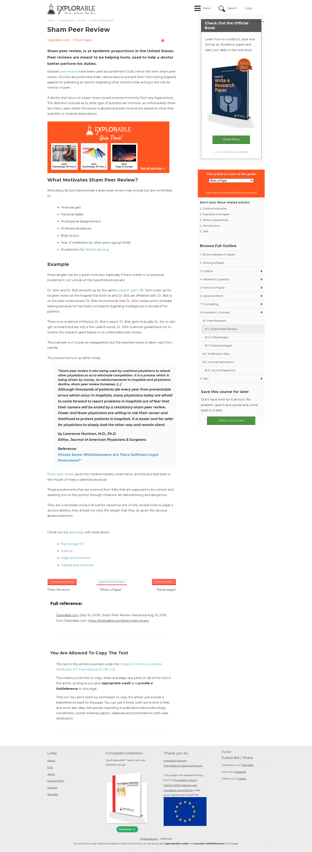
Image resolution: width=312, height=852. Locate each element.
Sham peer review (60, 474)
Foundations (66, 20)
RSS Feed (247, 765)
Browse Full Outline (218, 246)
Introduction (211, 225)
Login (249, 8)
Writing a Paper (212, 262)
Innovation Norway (175, 760)
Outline (206, 271)
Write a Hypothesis (215, 220)
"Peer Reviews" (58, 590)
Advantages (216, 337)
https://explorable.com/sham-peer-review (118, 621)
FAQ (50, 767)
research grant (127, 290)
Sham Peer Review (221, 329)
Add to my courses (231, 420)
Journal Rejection (220, 370)
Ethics (82, 20)
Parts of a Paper (212, 287)
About (51, 760)
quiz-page (76, 532)
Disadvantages (218, 345)
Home (51, 20)
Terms (51, 774)
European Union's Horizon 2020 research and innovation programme (180, 785)
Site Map (52, 794)
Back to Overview (111, 581)
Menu (207, 8)
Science (67, 551)
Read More (231, 139)
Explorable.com (58, 40)
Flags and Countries (75, 558)
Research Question (214, 279)
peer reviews (68, 71)
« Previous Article (62, 581)
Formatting (209, 304)
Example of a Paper (216, 214)
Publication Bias (216, 353)
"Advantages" (166, 590)
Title (205, 231)
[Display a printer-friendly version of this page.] (162, 40)
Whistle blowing (97, 249)
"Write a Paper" (111, 590)
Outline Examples (215, 208)
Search (232, 8)
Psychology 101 (72, 544)
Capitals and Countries (77, 565)
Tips (204, 378)
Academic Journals (214, 312)
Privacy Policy (55, 780)
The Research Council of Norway (183, 765)
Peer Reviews (214, 320)
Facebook (240, 771)
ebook (242, 152)
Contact (52, 787)
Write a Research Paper (217, 254)
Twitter (241, 778)
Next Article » (164, 581)
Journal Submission (218, 362)
